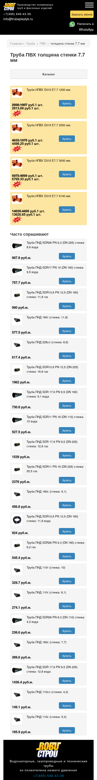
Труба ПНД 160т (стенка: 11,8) (47, 317)
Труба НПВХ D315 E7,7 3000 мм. (49, 160)
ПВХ (43, 43)
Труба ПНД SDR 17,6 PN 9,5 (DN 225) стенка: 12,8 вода (52, 669)
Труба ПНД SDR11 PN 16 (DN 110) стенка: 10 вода (55, 419)
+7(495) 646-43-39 (17, 14)
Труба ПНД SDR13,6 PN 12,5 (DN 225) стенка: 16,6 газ (52, 369)
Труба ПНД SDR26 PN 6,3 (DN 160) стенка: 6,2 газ (56, 544)
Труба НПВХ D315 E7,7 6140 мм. (49, 196)
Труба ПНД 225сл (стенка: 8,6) (47, 342)
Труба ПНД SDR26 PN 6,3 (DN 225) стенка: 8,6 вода (56, 244)
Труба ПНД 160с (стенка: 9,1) (46, 491)
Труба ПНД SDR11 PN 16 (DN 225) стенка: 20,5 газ (55, 468)
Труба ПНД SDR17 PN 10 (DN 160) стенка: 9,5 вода (55, 269)
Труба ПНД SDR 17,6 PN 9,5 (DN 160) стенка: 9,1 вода (52, 394)
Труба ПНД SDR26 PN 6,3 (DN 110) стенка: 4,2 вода (56, 619)
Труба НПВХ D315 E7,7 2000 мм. (49, 125)
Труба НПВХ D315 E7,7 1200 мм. (49, 89)
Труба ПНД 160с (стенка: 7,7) (46, 642)
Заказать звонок (82, 14)
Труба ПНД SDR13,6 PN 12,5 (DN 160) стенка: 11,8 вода (52, 518)
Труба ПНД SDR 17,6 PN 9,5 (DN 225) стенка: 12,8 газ (52, 443)
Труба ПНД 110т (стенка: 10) (46, 567)
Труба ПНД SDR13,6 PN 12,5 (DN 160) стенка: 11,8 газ (52, 294)
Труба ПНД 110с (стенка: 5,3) (46, 717)
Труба (31, 43)
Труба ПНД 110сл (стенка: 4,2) (47, 692)
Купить (66, 103)
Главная (16, 43)
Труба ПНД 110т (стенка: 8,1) (46, 592)
